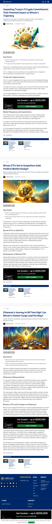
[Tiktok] (16, 483)
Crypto (7, 5)
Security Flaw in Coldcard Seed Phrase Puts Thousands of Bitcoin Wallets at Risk (28, 144)
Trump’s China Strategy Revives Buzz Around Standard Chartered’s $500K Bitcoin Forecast (12, 145)
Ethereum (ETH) (9, 452)
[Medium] (4, 486)
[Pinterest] (13, 486)
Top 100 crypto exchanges (44, 485)
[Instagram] (4, 483)
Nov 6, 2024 (17, 23)
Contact (30, 506)
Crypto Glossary (6, 504)
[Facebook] (1, 483)
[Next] (42, 142)
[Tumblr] (16, 486)
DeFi (34, 493)
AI (33, 491)
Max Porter (9, 23)
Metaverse (35, 496)
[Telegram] (13, 483)
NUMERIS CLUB (24, 480)
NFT (34, 488)
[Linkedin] (1, 486)
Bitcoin (11, 223)
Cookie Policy (24, 522)
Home (4, 5)
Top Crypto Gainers (43, 488)
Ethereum (35, 486)
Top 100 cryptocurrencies (45, 481)
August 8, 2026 (27, 149)
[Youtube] (10, 483)
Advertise (30, 504)
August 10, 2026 (12, 150)
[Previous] (40, 142)
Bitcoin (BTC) (9, 135)
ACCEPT (31, 522)
